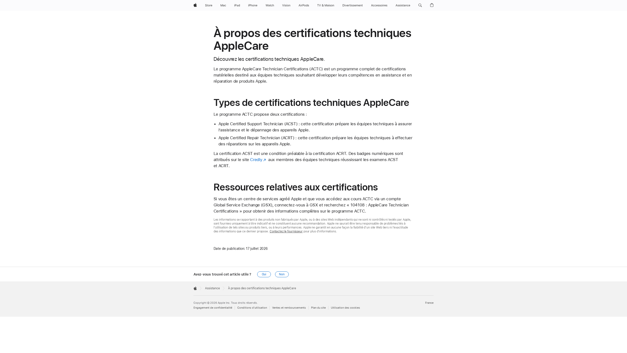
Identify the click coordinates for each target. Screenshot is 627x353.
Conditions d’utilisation (252, 307)
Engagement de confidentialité (212, 307)
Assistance (212, 288)
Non (282, 274)
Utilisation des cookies (345, 307)
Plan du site (318, 307)
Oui (264, 274)
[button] (420, 5)
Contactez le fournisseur (286, 231)
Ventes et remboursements (289, 307)
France (429, 302)
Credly (256, 159)
